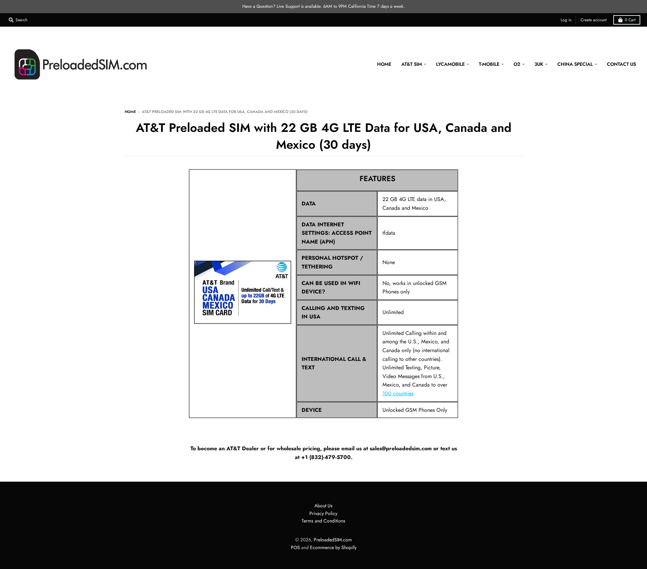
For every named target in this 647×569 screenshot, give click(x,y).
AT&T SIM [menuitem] (411, 64)
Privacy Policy (323, 513)
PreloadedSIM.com (333, 539)
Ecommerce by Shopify (333, 547)
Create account (594, 20)
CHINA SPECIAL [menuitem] (575, 64)
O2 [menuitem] (517, 64)
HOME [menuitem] (384, 64)
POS (295, 547)
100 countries (397, 393)
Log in (566, 20)
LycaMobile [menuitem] (450, 64)
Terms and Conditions (323, 520)
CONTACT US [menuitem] (621, 64)
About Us (323, 505)
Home (130, 111)
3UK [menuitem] (538, 64)
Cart (630, 20)
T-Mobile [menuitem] (489, 64)
